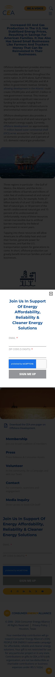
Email (12, 338)
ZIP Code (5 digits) (20, 349)
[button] (51, 294)
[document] (27, 338)
